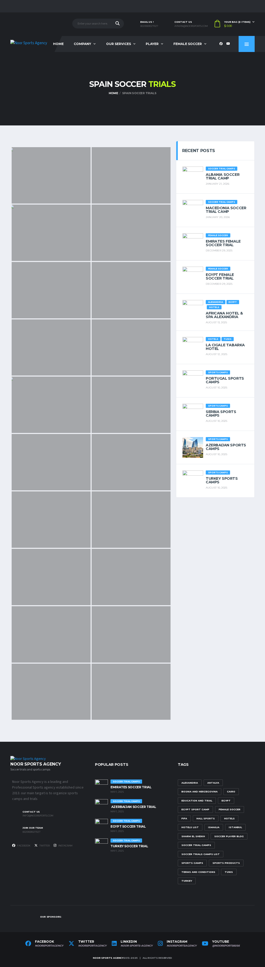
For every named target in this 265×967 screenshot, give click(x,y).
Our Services (118, 44)
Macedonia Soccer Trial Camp (226, 210)
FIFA (184, 818)
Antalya (213, 782)
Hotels (229, 818)
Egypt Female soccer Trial (220, 276)
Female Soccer (187, 44)
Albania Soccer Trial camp (222, 176)
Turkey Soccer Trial (129, 846)
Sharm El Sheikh (193, 836)
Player (152, 44)
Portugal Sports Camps (225, 380)
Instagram (65, 845)
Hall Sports (205, 818)
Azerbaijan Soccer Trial (133, 807)
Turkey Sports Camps (222, 480)
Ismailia (213, 827)
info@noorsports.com (38, 815)
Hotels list (190, 827)
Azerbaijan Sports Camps (226, 447)
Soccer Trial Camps (196, 845)
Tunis (229, 872)
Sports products (226, 862)
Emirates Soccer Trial (131, 787)
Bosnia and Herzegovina (199, 791)
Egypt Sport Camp (195, 809)
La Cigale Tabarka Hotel (225, 347)
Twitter (44, 845)
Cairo (231, 791)
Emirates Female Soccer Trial (223, 243)
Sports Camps (192, 862)
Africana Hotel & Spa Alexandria (224, 315)
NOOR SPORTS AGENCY (108, 957)
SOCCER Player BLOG (229, 836)
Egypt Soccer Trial (128, 826)
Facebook (24, 845)
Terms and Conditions (198, 872)
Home (58, 44)
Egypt (226, 800)
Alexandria (189, 782)
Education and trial (196, 800)
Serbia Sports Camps (221, 413)
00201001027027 (149, 26)
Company (82, 44)
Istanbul (235, 827)
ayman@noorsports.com (191, 26)
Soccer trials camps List (200, 854)
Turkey (186, 880)
